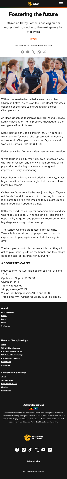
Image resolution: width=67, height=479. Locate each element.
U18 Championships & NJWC (12, 351)
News (3, 319)
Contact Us (5, 326)
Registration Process (9, 384)
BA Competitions (7, 312)
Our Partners (6, 362)
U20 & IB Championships (10, 348)
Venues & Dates (7, 380)
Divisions (4, 387)
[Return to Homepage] (33, 3)
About (3, 344)
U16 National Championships (12, 355)
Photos (4, 322)
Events (4, 316)
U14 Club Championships (10, 358)
